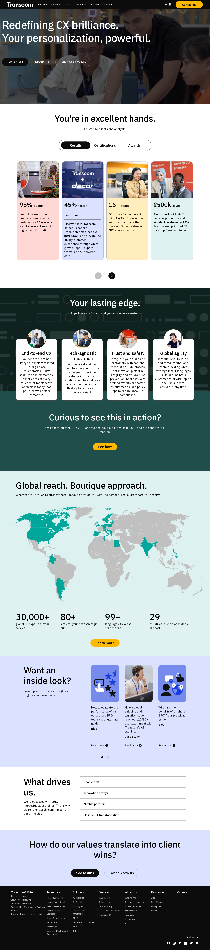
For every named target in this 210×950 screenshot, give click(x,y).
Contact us (189, 5)
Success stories (73, 62)
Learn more (105, 642)
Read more (97, 745)
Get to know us (122, 873)
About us (42, 62)
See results (85, 873)
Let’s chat (15, 62)
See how (105, 446)
